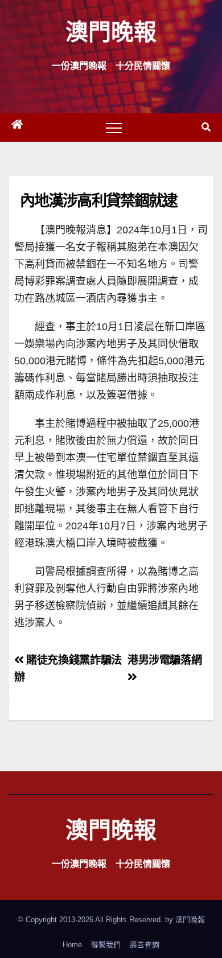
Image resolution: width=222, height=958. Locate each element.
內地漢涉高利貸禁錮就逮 (98, 200)
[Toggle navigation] (113, 127)
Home (72, 944)
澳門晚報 (111, 31)
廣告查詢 (144, 944)
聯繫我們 (106, 944)
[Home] (17, 127)
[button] (206, 127)
